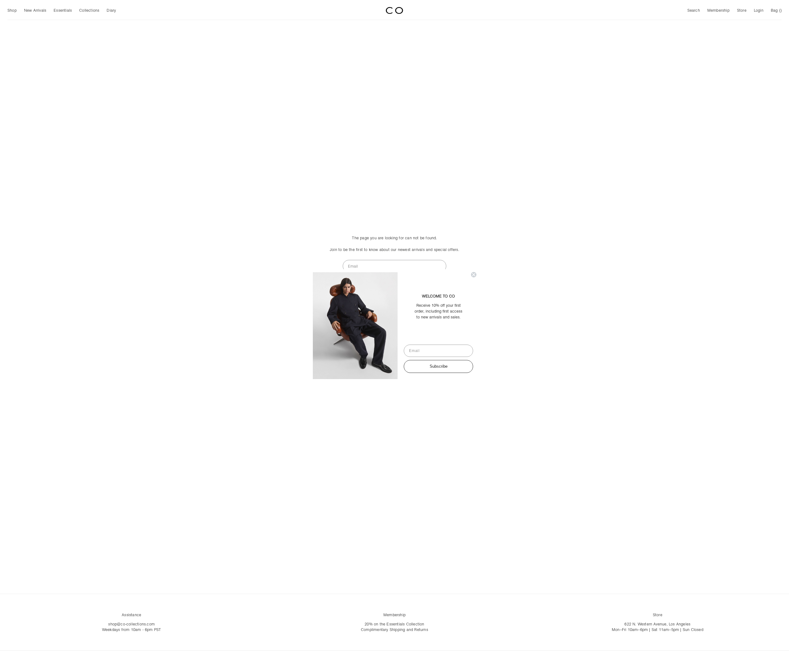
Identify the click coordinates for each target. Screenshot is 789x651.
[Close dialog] (474, 275)
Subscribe (439, 366)
